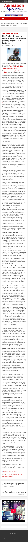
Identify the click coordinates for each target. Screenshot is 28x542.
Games (4, 33)
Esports (4, 476)
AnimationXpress (21, 536)
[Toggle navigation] (3, 18)
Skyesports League (7, 103)
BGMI (22, 474)
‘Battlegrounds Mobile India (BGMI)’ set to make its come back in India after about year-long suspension (14, 485)
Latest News (10, 33)
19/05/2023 (5, 45)
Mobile (16, 33)
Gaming (8, 476)
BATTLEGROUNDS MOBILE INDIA (12, 474)
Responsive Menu (25, 1)
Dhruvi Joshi (12, 45)
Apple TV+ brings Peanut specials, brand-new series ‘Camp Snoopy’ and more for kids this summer (13, 492)
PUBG (11, 476)
